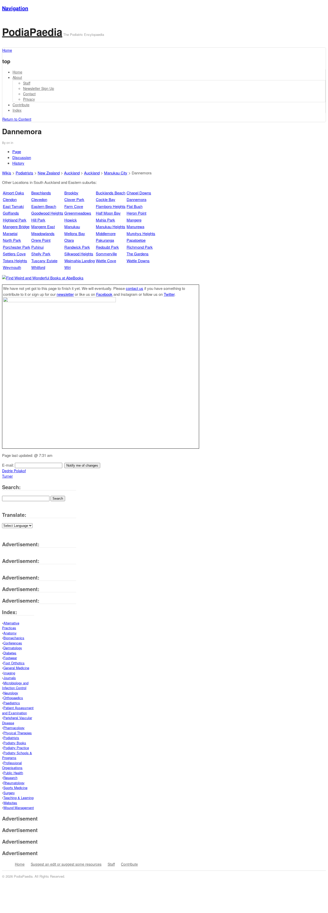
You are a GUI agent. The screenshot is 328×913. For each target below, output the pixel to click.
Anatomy (10, 633)
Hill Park (38, 220)
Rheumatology (14, 782)
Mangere (134, 220)
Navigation (15, 8)
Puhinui (37, 247)
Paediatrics (11, 702)
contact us (134, 288)
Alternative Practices (10, 626)
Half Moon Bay (108, 213)
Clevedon (39, 199)
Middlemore (106, 233)
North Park (12, 240)
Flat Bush (134, 206)
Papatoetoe (136, 240)
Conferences (12, 643)
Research (10, 777)
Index (17, 110)
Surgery (9, 792)
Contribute (21, 104)
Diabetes (9, 652)
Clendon (10, 199)
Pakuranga (105, 240)
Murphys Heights (141, 233)
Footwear (10, 657)
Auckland (72, 172)
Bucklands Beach (110, 192)
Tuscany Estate (44, 260)
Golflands (11, 213)
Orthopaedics (13, 697)
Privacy (29, 99)
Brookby (71, 192)
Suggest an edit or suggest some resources (66, 864)
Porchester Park (16, 247)
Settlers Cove (14, 253)
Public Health (13, 772)
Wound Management (18, 807)
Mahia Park (105, 220)
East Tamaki (13, 206)
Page (16, 151)
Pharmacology (14, 727)
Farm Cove (73, 206)
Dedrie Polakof (14, 470)
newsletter (65, 294)
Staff (26, 83)
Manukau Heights (110, 226)
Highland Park (14, 220)
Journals (9, 677)
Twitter (169, 294)
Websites (10, 802)
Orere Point (40, 240)
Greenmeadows (77, 213)
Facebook (104, 294)
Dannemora (136, 199)
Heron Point (136, 213)
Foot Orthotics (14, 662)
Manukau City (115, 172)
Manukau (72, 226)
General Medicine (16, 667)
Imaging (9, 672)
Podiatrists (24, 172)
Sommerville (106, 253)
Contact (29, 93)
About (17, 77)
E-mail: (8, 465)
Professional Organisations (12, 765)
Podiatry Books (14, 742)
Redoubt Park (107, 247)
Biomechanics (13, 637)
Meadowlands (43, 233)
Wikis (6, 172)
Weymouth (12, 267)
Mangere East (43, 226)
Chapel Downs (139, 192)
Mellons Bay (74, 233)
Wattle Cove (106, 260)
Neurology (10, 692)
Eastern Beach (43, 206)
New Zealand (49, 172)
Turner (7, 476)
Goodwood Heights (47, 213)
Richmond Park (140, 247)
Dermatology (12, 647)
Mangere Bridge (16, 226)
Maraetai (10, 233)
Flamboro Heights (111, 206)
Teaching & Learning (18, 797)
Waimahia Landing (79, 260)
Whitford (38, 267)
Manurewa (135, 226)
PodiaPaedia (32, 31)
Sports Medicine (15, 787)
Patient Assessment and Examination (18, 710)
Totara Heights (15, 260)
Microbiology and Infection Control (15, 685)
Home (17, 72)
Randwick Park (77, 247)
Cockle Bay (105, 199)
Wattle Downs (138, 260)
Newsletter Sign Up (38, 88)
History (18, 163)
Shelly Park (40, 253)
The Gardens (138, 253)
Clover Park (74, 199)
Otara (69, 240)
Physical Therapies (17, 732)
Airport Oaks (13, 192)
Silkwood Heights (78, 253)
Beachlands (41, 192)
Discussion (21, 157)
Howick (70, 220)
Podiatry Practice (16, 747)
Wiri (67, 267)
